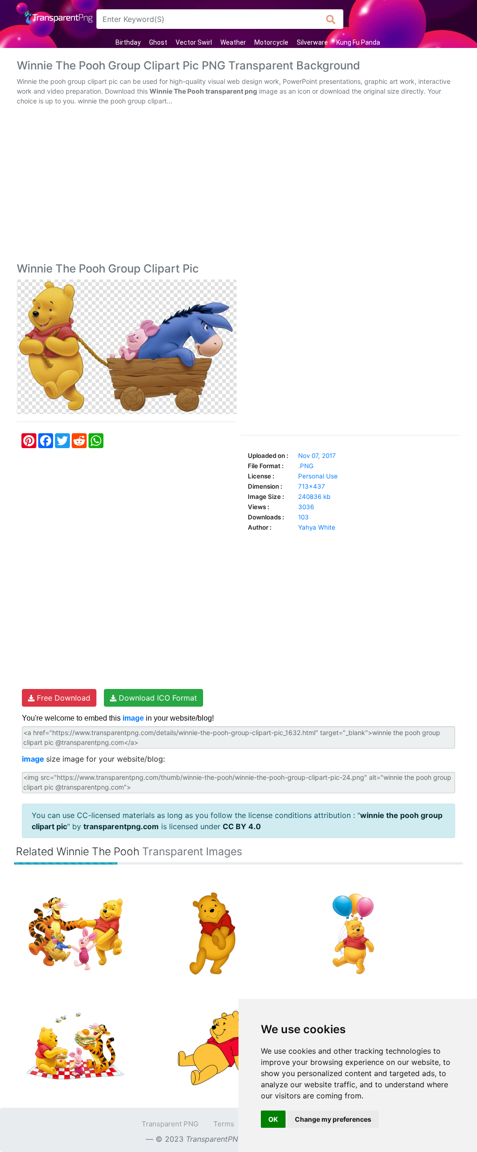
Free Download (62, 697)
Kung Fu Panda (358, 42)
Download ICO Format (156, 697)
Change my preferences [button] (333, 1119)
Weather (233, 42)
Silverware (312, 42)
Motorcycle (271, 42)
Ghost (158, 42)
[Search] (331, 19)
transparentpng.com (121, 826)
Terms (223, 1123)
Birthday (128, 42)
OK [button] (273, 1119)
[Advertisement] (238, 186)
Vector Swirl (194, 42)
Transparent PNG (170, 1123)
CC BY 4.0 (242, 826)
